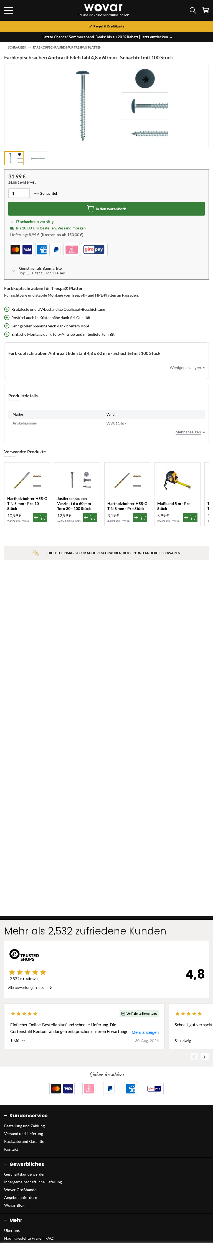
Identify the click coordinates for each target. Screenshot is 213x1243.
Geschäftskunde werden (24, 1174)
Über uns (12, 1230)
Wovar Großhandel (20, 1189)
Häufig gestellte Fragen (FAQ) (29, 1238)
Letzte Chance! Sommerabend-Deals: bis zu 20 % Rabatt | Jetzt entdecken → (107, 36)
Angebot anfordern (20, 1197)
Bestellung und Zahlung (24, 1125)
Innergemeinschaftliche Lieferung (33, 1181)
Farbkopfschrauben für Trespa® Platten (67, 47)
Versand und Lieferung (23, 1133)
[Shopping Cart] (205, 10)
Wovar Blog (14, 1205)
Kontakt (11, 1149)
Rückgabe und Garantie (24, 1141)
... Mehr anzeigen (143, 1032)
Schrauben (17, 47)
